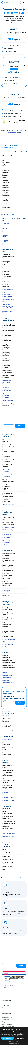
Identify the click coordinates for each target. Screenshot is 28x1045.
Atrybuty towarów (7, 400)
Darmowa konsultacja (7, 1024)
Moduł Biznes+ (5, 1019)
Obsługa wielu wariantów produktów (6, 395)
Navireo (4, 232)
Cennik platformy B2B (7, 1017)
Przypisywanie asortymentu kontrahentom (6, 382)
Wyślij (20, 425)
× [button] (26, 1028)
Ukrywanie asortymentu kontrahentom (6, 389)
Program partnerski (6, 1000)
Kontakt (3, 1010)
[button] (14, 1041)
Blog (3, 1007)
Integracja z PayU (7, 797)
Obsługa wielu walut (8, 504)
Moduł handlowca (7, 739)
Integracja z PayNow (8, 800)
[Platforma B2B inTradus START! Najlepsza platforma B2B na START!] (5, 2)
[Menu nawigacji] (23, 2)
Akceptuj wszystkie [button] (7, 1038)
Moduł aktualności (7, 289)
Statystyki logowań (8, 836)
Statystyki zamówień (8, 833)
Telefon (4, 423)
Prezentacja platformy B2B (8, 1026)
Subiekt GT (5, 223)
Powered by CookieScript (14, 1043)
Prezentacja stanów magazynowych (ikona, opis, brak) (8, 529)
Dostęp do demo (5, 1021)
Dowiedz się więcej (21, 1035)
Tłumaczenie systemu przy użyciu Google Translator (8, 306)
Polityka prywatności (6, 1003)
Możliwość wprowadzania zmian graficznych (7, 294)
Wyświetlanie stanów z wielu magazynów (6, 542)
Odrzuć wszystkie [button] (20, 1038)
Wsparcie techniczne (6, 1005)
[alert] (14, 1036)
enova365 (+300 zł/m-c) (5, 242)
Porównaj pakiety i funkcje (14, 132)
